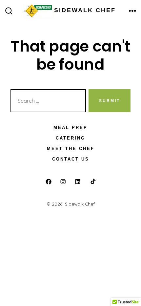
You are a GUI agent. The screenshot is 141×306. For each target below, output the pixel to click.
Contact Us (70, 159)
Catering (70, 138)
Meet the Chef (70, 148)
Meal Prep (70, 127)
